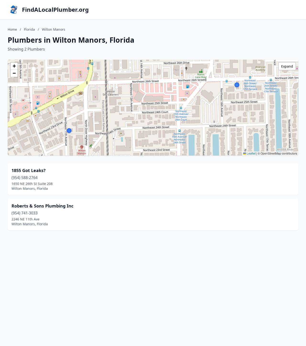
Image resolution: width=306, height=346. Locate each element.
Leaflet (251, 153)
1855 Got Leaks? (28, 170)
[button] (237, 84)
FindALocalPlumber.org (55, 9)
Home (12, 29)
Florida (29, 29)
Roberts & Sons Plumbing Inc (42, 206)
